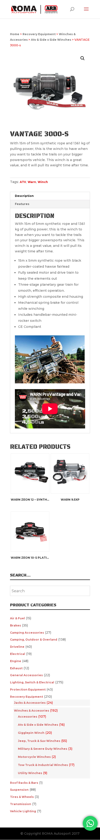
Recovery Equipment (39, 34)
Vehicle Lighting (23, 811)
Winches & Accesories (31, 710)
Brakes (15, 625)
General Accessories (26, 675)
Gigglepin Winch (31, 733)
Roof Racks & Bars (24, 782)
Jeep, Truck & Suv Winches (39, 741)
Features (22, 204)
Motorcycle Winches (34, 757)
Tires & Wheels (22, 797)
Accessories (27, 716)
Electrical (17, 654)
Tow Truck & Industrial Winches (43, 765)
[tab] (50, 196)
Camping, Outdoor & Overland (33, 639)
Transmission (20, 804)
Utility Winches (30, 773)
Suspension (19, 789)
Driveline (17, 646)
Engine (15, 661)
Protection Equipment (28, 689)
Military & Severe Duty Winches (42, 748)
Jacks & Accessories (30, 702)
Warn (32, 182)
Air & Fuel (17, 618)
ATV (23, 182)
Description (24, 196)
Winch (43, 182)
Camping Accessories (27, 632)
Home (14, 34)
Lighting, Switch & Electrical (32, 682)
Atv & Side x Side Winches (51, 39)
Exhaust (16, 668)
